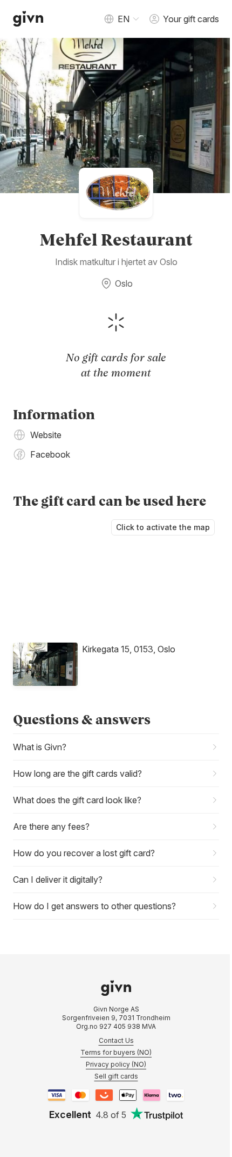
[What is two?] (171, 1089)
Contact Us (111, 1035)
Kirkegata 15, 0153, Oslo (128, 643)
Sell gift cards (112, 1071)
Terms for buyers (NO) (112, 1047)
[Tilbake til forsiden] (28, 19)
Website (46, 429)
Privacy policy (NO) (112, 1059)
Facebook (50, 449)
